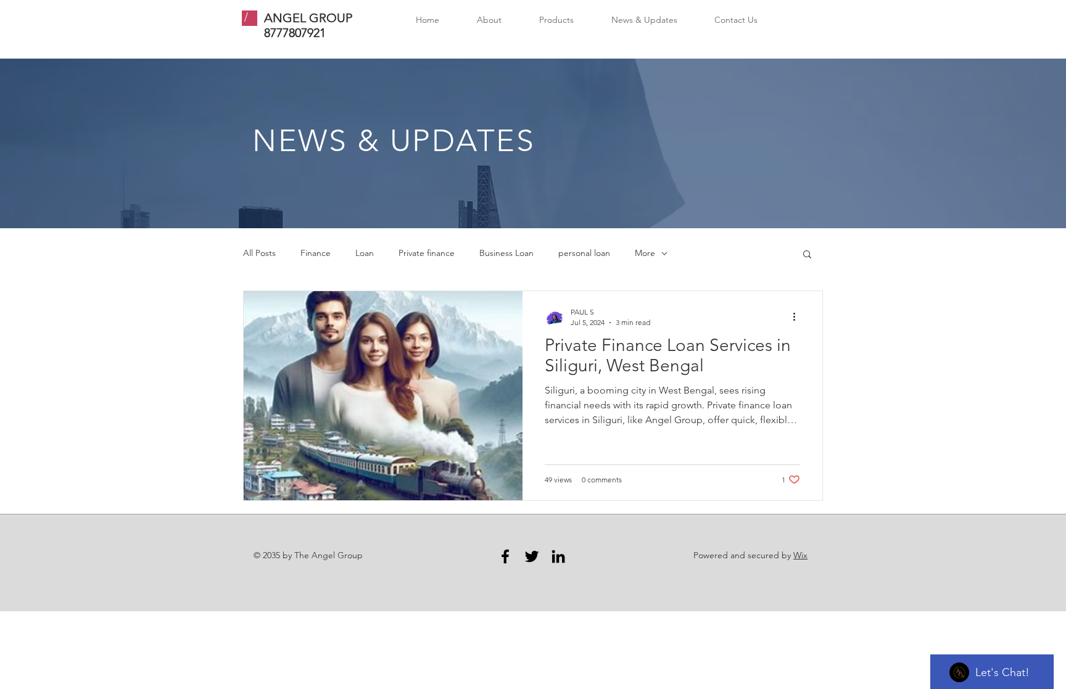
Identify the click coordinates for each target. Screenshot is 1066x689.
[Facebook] (505, 556)
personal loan (584, 252)
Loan (364, 252)
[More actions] (798, 316)
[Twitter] (532, 556)
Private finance (427, 252)
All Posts (259, 252)
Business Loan (506, 252)
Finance (315, 252)
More (645, 252)
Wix (800, 555)
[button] (807, 255)
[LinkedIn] (558, 556)
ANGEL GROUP (308, 17)
